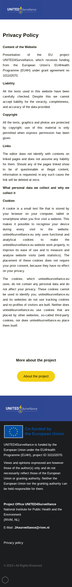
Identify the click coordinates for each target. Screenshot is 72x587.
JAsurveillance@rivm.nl (31, 527)
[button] (65, 10)
